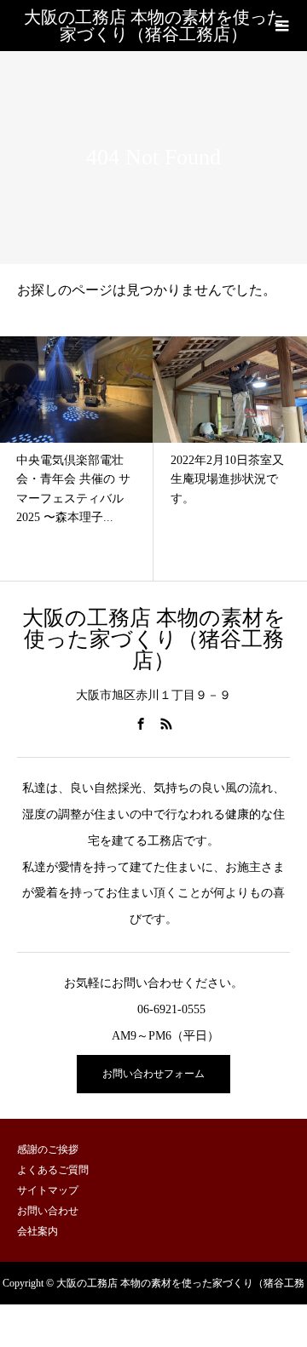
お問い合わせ (47, 1211)
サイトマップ (47, 1190)
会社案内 (37, 1231)
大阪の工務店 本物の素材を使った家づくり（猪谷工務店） (154, 25)
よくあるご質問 (53, 1170)
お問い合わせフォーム (153, 1074)
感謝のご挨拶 (47, 1149)
